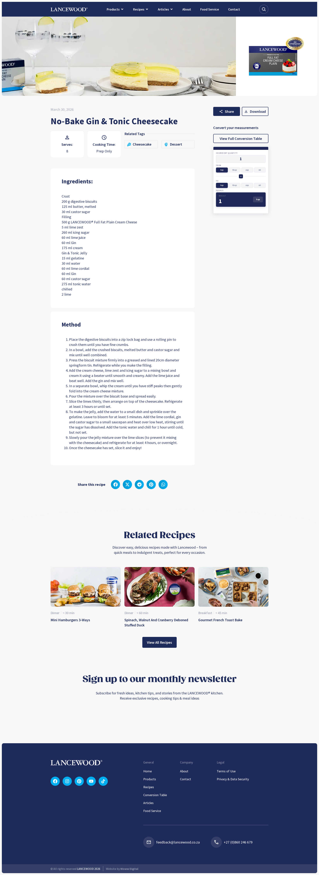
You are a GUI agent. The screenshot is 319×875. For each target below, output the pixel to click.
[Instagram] (67, 781)
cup (247, 170)
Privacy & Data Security (233, 779)
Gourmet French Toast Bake (220, 620)
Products (149, 779)
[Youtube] (91, 781)
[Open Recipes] (147, 9)
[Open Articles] (171, 9)
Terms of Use (226, 771)
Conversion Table (155, 795)
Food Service (152, 811)
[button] (115, 484)
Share (229, 111)
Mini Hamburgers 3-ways (70, 620)
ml (260, 170)
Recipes (148, 787)
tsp (222, 170)
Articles (148, 803)
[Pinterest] (79, 781)
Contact (185, 779)
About (184, 771)
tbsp (234, 170)
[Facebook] (55, 781)
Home (147, 771)
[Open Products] (122, 9)
